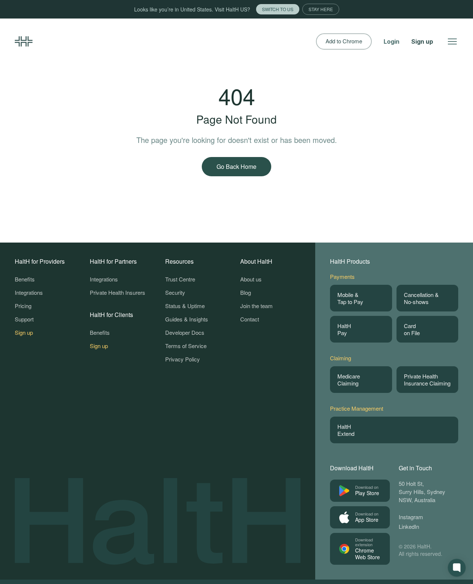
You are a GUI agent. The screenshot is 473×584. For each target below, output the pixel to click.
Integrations (29, 292)
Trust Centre (180, 279)
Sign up (422, 41)
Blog (245, 292)
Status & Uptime (185, 306)
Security (175, 292)
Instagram (411, 517)
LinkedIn (409, 526)
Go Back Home (236, 166)
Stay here (321, 9)
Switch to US (277, 9)
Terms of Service (186, 346)
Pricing (23, 306)
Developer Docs (184, 332)
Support (24, 319)
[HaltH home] (24, 41)
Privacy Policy (182, 359)
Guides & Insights (186, 319)
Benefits (25, 279)
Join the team (256, 306)
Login (391, 41)
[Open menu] (452, 41)
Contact (249, 319)
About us (251, 279)
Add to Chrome (344, 41)
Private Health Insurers (117, 292)
